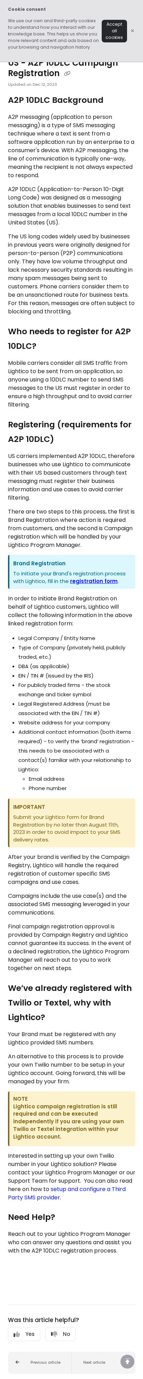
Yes (30, 1334)
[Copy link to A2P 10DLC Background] (114, 100)
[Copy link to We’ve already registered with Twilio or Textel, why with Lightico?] (55, 1017)
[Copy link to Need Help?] (66, 1217)
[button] (40, 1363)
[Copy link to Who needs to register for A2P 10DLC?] (47, 346)
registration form (94, 581)
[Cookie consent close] (132, 30)
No (66, 1334)
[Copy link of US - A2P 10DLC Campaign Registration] (67, 73)
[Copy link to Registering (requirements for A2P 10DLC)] (64, 439)
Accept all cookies (114, 30)
